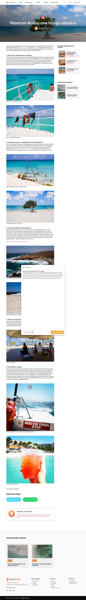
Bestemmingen (28, 2)
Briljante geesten (73, 582)
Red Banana (72, 581)
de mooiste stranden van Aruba (23, 148)
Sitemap (53, 586)
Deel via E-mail (14, 499)
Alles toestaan (57, 332)
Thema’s (38, 2)
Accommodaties (54, 2)
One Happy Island (23, 47)
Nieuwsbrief (53, 583)
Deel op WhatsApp (31, 499)
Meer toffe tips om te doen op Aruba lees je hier (17, 241)
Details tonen (27, 332)
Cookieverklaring (55, 587)
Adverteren (53, 582)
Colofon (52, 585)
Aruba (36, 47)
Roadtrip (46, 2)
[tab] (20, 2)
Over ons (53, 581)
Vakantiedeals (35, 585)
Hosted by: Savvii (73, 583)
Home (20, 2)
